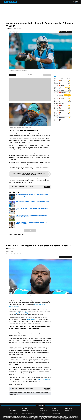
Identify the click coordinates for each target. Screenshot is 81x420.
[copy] (16, 32)
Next (47, 75)
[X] (73, 1)
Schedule (29, 1)
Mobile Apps (68, 408)
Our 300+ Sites (55, 408)
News (19, 1)
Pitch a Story (25, 410)
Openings (24, 408)
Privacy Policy (43, 410)
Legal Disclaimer (13, 413)
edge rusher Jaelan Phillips (22, 313)
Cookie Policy (68, 410)
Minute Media (9, 416)
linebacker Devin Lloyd (36, 313)
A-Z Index (42, 413)
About (10, 408)
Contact (42, 408)
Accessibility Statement (28, 413)
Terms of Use (55, 410)
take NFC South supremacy (43, 379)
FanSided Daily (12, 410)
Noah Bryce (11, 28)
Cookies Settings (56, 413)
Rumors (24, 1)
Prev (12, 75)
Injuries (45, 1)
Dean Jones (11, 253)
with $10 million (31, 319)
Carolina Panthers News (18, 234)
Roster (40, 1)
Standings (35, 1)
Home (10, 234)
